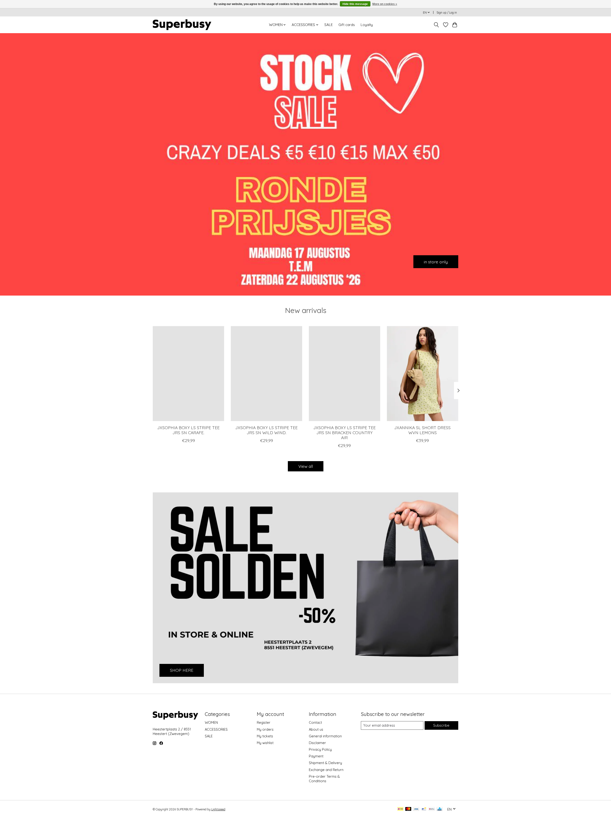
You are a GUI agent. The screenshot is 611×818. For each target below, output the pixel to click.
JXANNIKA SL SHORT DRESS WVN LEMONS (422, 430)
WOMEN (211, 722)
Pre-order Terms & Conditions (324, 778)
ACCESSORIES (216, 729)
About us (316, 729)
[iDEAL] (400, 809)
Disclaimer (317, 742)
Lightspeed (218, 809)
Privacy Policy (320, 749)
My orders (265, 729)
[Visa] (416, 809)
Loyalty (367, 24)
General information (325, 736)
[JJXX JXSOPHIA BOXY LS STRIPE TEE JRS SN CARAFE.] (188, 373)
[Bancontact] (424, 809)
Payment (316, 756)
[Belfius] (432, 809)
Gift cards (346, 24)
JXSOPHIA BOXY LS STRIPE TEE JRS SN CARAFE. (188, 430)
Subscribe (441, 725)
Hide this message (355, 4)
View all (305, 466)
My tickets (265, 736)
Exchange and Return (326, 769)
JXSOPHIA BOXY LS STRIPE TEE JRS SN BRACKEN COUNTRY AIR (344, 432)
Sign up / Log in (447, 12)
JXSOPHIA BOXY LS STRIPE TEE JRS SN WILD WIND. (266, 430)
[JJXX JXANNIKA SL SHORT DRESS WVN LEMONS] (422, 373)
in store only (436, 261)
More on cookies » (384, 4)
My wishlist (265, 742)
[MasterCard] (408, 809)
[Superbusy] (182, 24)
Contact (315, 722)
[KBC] (439, 809)
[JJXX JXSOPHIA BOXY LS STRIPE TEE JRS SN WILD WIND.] (266, 373)
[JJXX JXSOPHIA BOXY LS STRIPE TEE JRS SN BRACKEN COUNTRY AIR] (344, 373)
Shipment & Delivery (325, 763)
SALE (328, 24)
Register (263, 722)
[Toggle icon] (436, 25)
